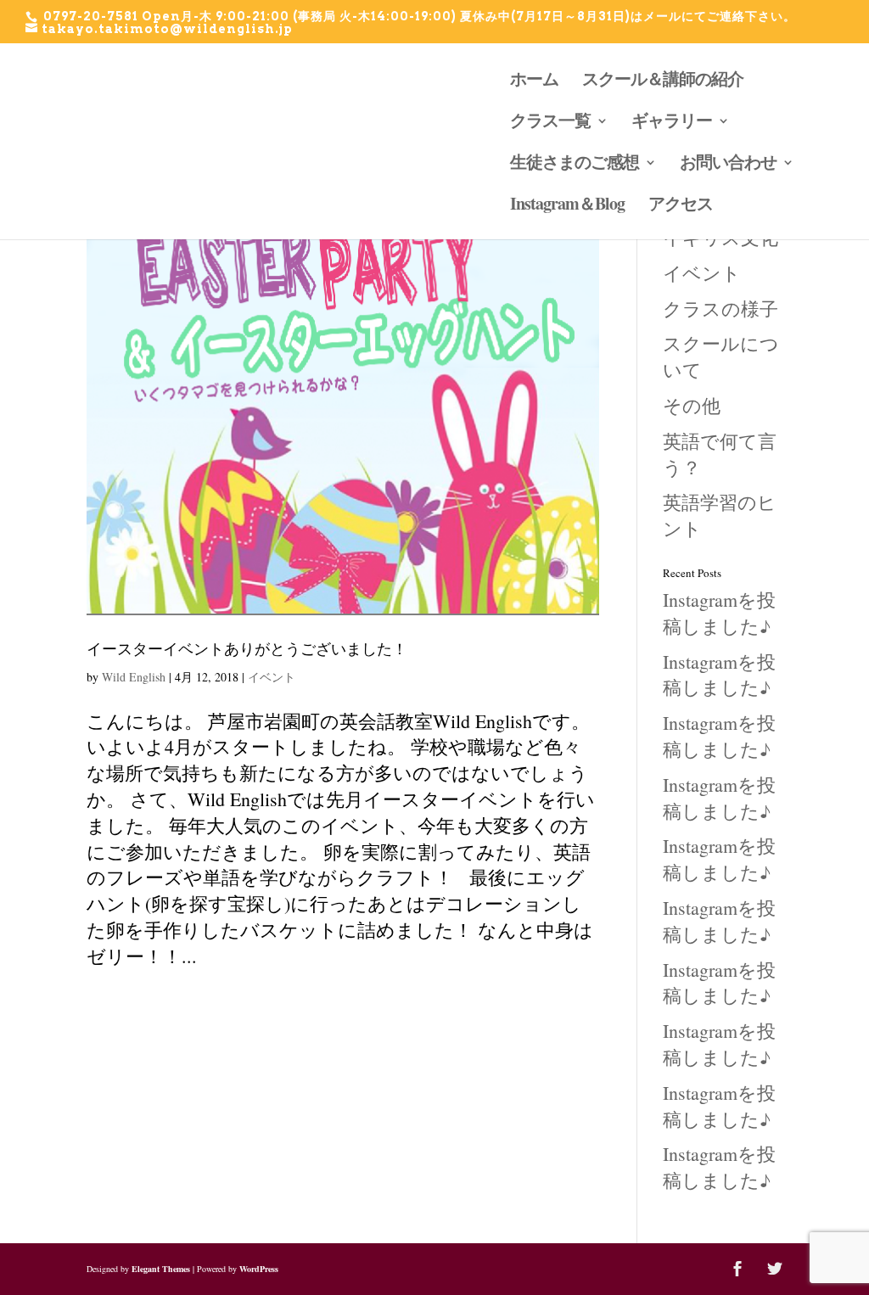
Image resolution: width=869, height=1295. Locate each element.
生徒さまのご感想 (574, 165)
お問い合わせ (728, 165)
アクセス (680, 207)
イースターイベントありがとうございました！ (247, 648)
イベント (271, 677)
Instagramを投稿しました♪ (719, 612)
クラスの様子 (720, 308)
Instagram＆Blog (567, 207)
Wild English (133, 677)
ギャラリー (671, 123)
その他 (691, 405)
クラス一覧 (550, 123)
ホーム (534, 82)
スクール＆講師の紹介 (662, 82)
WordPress (258, 1269)
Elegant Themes (161, 1269)
